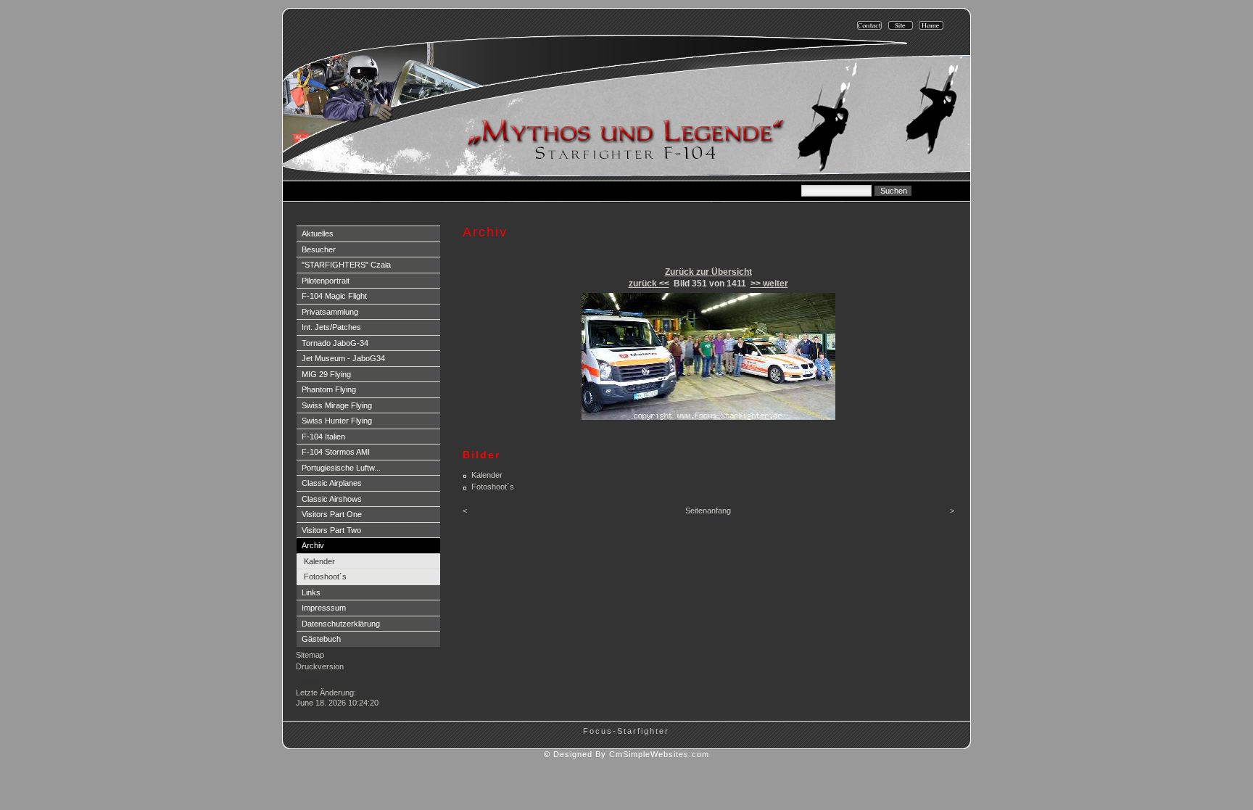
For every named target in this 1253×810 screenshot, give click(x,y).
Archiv (313, 545)
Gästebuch (321, 639)
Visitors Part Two (331, 530)
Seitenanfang (708, 510)
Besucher (319, 249)
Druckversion (320, 666)
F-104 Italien (323, 436)
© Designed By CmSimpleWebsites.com (626, 754)
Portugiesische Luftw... (341, 467)
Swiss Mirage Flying (337, 405)
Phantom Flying (329, 389)
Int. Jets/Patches (331, 327)
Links (311, 592)
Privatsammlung (330, 311)
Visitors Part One (332, 514)
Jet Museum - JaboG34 (343, 358)
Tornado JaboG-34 (335, 343)
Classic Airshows (332, 499)
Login (308, 680)
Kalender (319, 561)
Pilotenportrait (326, 280)
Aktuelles (318, 233)
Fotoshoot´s (325, 576)
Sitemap (310, 654)
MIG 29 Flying (326, 374)
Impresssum (324, 607)
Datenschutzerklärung (341, 623)
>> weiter (769, 283)
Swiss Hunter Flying (337, 420)
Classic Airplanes (332, 483)
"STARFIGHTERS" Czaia (346, 264)
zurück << (649, 283)
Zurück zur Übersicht (708, 272)
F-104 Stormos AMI (336, 451)
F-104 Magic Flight (334, 296)
